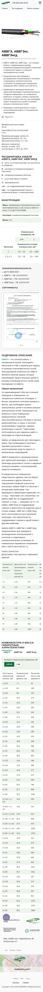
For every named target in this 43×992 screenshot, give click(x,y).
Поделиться (9, 117)
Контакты (16, 982)
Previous (4, 319)
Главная (26, 982)
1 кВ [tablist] (18, 664)
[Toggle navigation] (40, 3)
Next (38, 319)
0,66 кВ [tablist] (9, 664)
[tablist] (7, 652)
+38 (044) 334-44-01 (20, 3)
